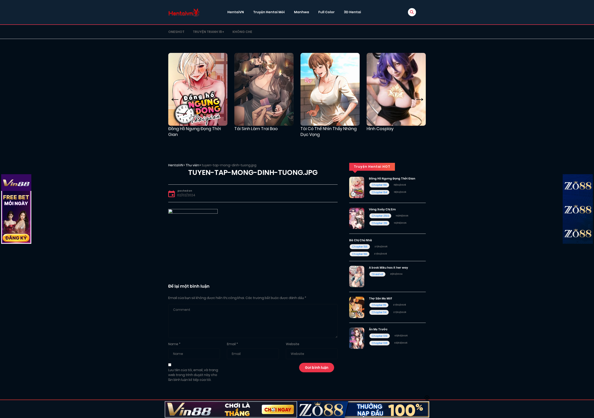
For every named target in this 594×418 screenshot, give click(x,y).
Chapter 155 (379, 185)
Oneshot (176, 31)
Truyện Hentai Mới (269, 12)
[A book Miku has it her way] (356, 276)
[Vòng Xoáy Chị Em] (356, 217)
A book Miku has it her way (388, 268)
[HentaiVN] (184, 12)
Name (173, 344)
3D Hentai (352, 12)
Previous (175, 95)
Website (292, 344)
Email (231, 344)
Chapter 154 (379, 192)
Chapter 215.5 (380, 216)
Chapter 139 (379, 336)
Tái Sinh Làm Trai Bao (256, 129)
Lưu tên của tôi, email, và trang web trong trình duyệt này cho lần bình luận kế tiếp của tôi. (193, 375)
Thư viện (192, 165)
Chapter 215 (379, 223)
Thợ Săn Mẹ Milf (380, 298)
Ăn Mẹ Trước (378, 329)
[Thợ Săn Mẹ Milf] (356, 307)
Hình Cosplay (380, 129)
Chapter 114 (379, 312)
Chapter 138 (379, 343)
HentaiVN (235, 12)
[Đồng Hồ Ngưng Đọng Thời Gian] (356, 187)
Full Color (326, 12)
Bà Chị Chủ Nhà (360, 240)
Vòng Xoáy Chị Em (382, 209)
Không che (242, 31)
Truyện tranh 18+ (208, 31)
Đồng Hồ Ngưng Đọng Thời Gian (392, 178)
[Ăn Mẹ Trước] (356, 338)
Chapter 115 (379, 305)
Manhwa (301, 12)
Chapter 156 (360, 246)
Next (420, 95)
